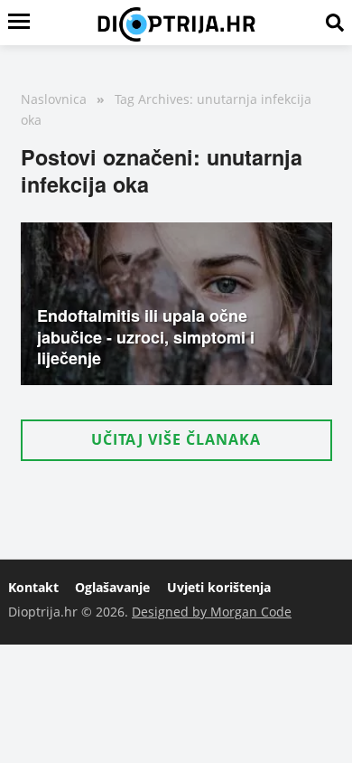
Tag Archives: (154, 99)
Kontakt (33, 587)
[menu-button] (19, 23)
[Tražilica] (335, 22)
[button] (176, 439)
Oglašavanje (112, 587)
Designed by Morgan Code (212, 611)
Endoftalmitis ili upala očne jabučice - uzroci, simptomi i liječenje (146, 337)
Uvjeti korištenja (219, 587)
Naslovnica (54, 99)
